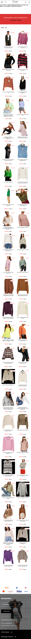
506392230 (9, 623)
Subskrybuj (6, 611)
